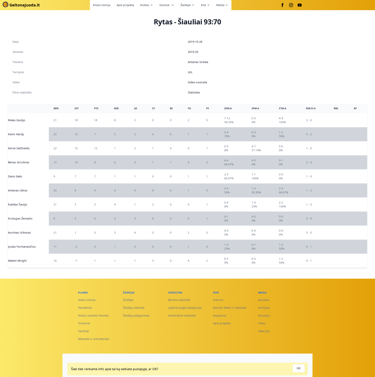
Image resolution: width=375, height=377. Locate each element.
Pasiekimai (85, 307)
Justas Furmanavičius (22, 246)
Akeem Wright (17, 260)
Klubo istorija (101, 5)
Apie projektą (125, 5)
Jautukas (263, 300)
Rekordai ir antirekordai (93, 339)
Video (261, 323)
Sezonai (164, 5)
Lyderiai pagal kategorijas (185, 307)
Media (220, 5)
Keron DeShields (19, 148)
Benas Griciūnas (18, 162)
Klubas (144, 5)
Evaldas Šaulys (17, 204)
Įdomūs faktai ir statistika (229, 307)
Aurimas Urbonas (19, 232)
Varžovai (83, 331)
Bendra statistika (179, 300)
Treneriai (84, 323)
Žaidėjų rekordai (134, 307)
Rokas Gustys (16, 120)
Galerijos (264, 331)
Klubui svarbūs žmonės (93, 315)
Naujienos (219, 315)
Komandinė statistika (182, 315)
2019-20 (193, 52)
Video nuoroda (197, 82)
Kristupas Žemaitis (20, 218)
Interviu (218, 300)
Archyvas (264, 307)
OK (299, 368)
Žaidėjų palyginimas (136, 315)
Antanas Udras (17, 190)
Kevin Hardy (16, 134)
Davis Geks (15, 176)
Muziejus (264, 315)
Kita (203, 5)
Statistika (194, 92)
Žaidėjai (185, 5)
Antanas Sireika (198, 62)
